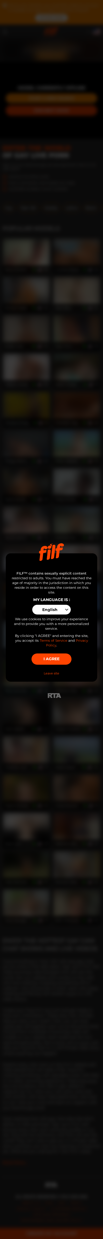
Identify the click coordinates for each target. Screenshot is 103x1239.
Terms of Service (53, 640)
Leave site (51, 673)
